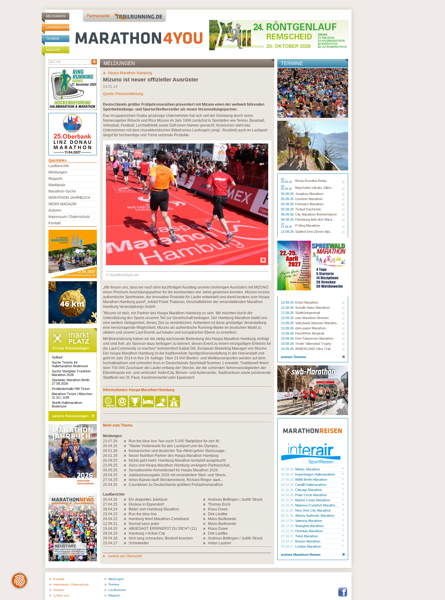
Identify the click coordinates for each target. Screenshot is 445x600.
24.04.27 (288, 546)
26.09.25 (110, 460)
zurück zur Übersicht (125, 556)
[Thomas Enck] (205, 504)
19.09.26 (288, 338)
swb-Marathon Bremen (312, 318)
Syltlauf (57, 357)
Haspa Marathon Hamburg (130, 73)
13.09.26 (288, 318)
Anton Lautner (219, 543)
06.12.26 (288, 521)
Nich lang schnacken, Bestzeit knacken (161, 538)
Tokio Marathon (306, 536)
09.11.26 (287, 515)
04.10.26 (288, 484)
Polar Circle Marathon (311, 495)
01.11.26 (287, 510)
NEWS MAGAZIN (62, 204)
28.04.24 (110, 509)
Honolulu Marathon (309, 531)
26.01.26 (110, 455)
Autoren (54, 210)
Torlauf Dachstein (308, 209)
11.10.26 (287, 490)
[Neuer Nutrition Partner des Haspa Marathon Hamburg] (126, 455)
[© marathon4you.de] (187, 264)
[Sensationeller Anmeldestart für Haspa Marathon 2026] (126, 470)
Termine (53, 38)
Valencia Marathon (308, 521)
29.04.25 (110, 475)
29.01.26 (110, 451)
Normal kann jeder (144, 524)
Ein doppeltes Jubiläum (148, 499)
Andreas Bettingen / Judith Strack (235, 499)
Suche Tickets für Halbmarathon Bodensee (70, 364)
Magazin (53, 49)
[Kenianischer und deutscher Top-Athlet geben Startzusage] (126, 450)
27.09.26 (288, 479)
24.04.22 (110, 519)
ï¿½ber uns (61, 595)
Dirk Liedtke (218, 514)
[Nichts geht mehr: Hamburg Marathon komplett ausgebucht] (126, 460)
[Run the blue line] (126, 514)
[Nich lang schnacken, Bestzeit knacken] (126, 538)
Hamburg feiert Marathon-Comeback (159, 519)
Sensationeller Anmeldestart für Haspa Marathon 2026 (173, 470)
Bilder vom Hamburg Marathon (154, 509)
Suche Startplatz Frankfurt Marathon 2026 (71, 373)
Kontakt (54, 223)
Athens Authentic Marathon (315, 515)
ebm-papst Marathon (310, 328)
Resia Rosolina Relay (311, 181)
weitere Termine (293, 357)
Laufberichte (57, 27)
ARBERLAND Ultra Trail (312, 349)
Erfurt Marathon (306, 302)
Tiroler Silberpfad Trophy (313, 343)
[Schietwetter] (126, 543)
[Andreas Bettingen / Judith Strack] (205, 499)
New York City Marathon (313, 510)
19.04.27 (288, 541)
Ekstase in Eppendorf (146, 504)
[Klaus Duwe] (205, 509)
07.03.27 (288, 536)
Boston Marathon (307, 541)
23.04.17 (110, 543)
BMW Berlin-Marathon (311, 479)
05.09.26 (288, 194)
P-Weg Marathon (307, 225)
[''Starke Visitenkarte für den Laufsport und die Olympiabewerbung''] (126, 445)
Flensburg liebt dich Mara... (315, 219)
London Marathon (308, 546)
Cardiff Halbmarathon (310, 484)
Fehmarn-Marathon (309, 204)
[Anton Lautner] (205, 543)
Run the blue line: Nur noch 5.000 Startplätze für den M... (175, 441)
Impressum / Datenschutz (69, 217)
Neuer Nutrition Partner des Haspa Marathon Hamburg (174, 455)
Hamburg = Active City (147, 533)
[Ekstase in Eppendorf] (126, 504)
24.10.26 (288, 495)
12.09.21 (110, 524)
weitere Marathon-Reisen (301, 554)
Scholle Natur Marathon (312, 307)
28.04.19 (110, 533)
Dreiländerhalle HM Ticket (71, 389)
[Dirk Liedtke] (205, 514)
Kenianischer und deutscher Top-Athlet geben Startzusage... (178, 451)
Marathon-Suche (62, 191)
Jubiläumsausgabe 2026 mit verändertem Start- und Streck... (178, 475)
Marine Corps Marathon (312, 500)
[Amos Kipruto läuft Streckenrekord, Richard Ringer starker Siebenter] (126, 479)
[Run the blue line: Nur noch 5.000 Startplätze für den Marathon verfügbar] (126, 441)
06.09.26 (288, 214)
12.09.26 (288, 231)
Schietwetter (139, 543)
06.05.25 (110, 470)
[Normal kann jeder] (126, 523)
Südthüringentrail (307, 313)
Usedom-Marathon (309, 199)
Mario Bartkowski (222, 519)
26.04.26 (110, 446)
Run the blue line (143, 514)
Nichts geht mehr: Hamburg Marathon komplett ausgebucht (177, 460)
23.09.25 (110, 465)
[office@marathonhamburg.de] (122, 401)
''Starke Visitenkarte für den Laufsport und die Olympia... (174, 446)
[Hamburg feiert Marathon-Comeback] (126, 518)
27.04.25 (110, 480)
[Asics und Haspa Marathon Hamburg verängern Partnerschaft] (126, 465)
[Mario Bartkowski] (205, 518)
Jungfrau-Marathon (309, 194)
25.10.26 (288, 500)
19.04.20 (110, 528)
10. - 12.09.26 (287, 225)
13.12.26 (288, 531)
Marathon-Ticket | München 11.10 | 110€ (72, 395)
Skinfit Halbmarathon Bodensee (67, 404)
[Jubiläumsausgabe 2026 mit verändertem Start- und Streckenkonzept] (126, 474)
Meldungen (55, 16)
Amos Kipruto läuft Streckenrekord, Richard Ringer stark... (176, 480)
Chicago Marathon (308, 490)
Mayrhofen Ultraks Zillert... (314, 188)
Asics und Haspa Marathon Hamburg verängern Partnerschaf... (180, 465)
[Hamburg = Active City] (126, 533)
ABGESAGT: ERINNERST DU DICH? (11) (163, 528)
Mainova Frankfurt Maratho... (316, 505)
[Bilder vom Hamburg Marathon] (126, 509)
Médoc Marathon (307, 469)
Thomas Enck (219, 504)
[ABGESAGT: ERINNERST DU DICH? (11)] (126, 528)
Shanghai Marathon (309, 526)
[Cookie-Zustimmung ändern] (19, 580)
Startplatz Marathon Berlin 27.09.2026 (71, 381)
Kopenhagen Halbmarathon (315, 474)
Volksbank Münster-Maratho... (317, 323)
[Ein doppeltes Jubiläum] (126, 499)
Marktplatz (56, 185)
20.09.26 (288, 474)
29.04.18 (110, 538)
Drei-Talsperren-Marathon (314, 338)
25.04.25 (110, 485)
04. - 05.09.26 (287, 180)
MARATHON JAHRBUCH (69, 198)
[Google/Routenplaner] (174, 401)
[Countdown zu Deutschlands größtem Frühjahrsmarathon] (126, 484)
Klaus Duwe (218, 509)
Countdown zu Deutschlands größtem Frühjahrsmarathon (176, 485)
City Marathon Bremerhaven (316, 214)
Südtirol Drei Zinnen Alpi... (313, 231)
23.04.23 (110, 514)
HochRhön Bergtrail (309, 333)
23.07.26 (110, 441)
